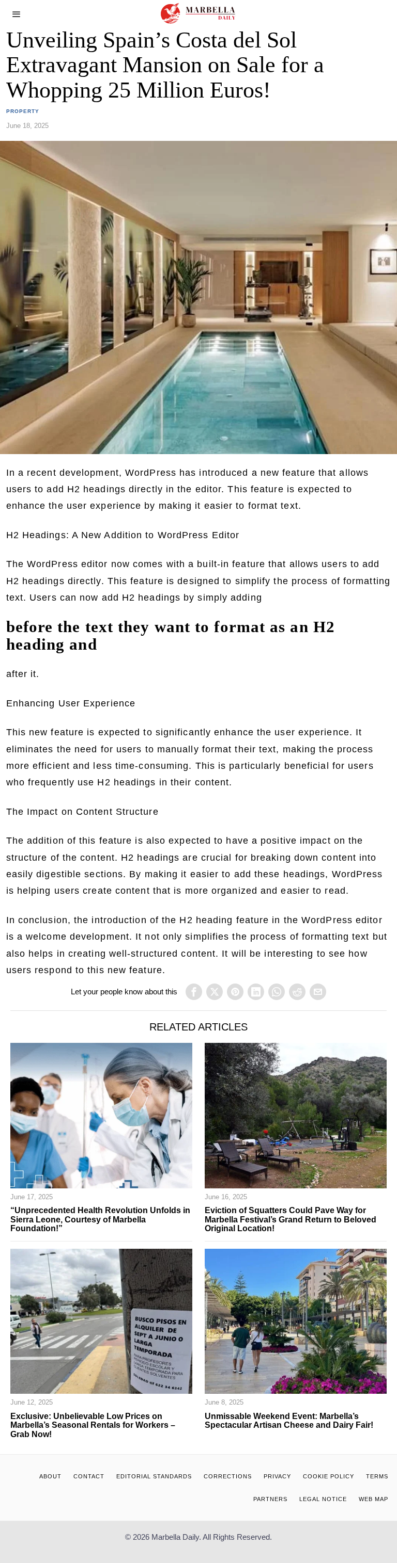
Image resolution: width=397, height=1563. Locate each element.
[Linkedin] (256, 992)
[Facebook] (194, 992)
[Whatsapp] (276, 992)
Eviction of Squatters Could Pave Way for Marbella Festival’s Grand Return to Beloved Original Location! (290, 1219)
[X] (214, 992)
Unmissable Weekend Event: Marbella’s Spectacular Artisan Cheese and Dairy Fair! (289, 1421)
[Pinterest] (235, 992)
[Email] (318, 992)
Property (22, 111)
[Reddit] (297, 992)
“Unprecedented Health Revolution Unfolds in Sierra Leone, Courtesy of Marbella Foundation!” (100, 1219)
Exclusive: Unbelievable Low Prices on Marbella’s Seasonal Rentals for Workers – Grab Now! (92, 1425)
